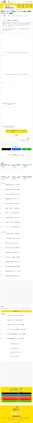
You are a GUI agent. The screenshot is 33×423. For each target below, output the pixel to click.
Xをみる (18, 393)
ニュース (4, 9)
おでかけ (15, 308)
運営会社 (10, 419)
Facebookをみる (18, 395)
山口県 (26, 308)
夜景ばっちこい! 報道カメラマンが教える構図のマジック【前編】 (14, 9)
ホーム (1, 9)
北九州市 (5, 308)
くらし (18, 308)
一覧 (16, 139)
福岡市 (2, 308)
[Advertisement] (16, 79)
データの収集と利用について (21, 419)
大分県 (23, 308)
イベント (11, 308)
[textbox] (15, 2)
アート (21, 308)
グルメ (8, 308)
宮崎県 (29, 308)
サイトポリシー (15, 419)
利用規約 (12, 419)
